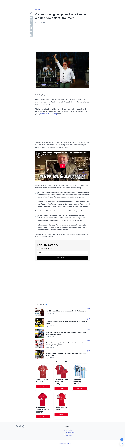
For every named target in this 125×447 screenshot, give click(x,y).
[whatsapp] (31, 24)
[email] (31, 35)
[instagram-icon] (23, 426)
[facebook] (31, 17)
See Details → (61, 388)
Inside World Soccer (65, 443)
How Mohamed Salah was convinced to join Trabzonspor (66, 311)
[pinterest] (31, 31)
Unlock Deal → (43, 416)
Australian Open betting (48, 114)
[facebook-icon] (17, 426)
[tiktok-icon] (20, 426)
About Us (68, 430)
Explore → (61, 414)
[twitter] (31, 21)
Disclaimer (68, 435)
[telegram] (31, 28)
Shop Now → (80, 388)
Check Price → (43, 386)
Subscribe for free (62, 258)
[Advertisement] (62, 38)
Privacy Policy (70, 432)
